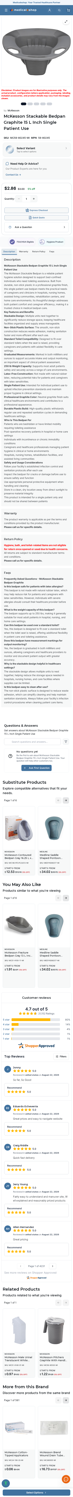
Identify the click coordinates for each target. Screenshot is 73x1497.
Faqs (51, 251)
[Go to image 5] (49, 104)
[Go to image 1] (23, 104)
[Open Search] (59, 10)
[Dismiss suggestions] (65, 1461)
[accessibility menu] (5, 1483)
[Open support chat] (66, 1479)
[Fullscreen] (66, 21)
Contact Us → (13, 174)
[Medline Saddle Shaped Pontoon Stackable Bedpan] (54, 828)
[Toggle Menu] (6, 10)
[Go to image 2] (30, 104)
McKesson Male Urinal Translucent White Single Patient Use (18, 1360)
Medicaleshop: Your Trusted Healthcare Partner (36, 2)
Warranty (23, 251)
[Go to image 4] (43, 104)
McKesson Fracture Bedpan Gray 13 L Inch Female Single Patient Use (18, 957)
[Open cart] (68, 10)
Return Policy (38, 251)
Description (9, 251)
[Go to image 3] (36, 104)
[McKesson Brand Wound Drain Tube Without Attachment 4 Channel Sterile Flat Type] (54, 1428)
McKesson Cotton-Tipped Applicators (16, 1454)
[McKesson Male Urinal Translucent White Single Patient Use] (19, 1330)
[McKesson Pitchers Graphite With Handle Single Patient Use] (54, 1330)
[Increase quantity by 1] (33, 198)
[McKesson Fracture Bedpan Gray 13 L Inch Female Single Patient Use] (19, 925)
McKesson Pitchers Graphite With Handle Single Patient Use (53, 1360)
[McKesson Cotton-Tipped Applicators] (19, 1428)
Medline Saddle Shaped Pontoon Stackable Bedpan (51, 857)
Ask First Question (39, 767)
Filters (63, 1056)
